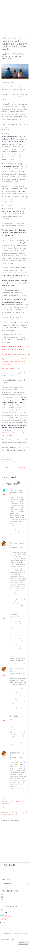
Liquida (4, 919)
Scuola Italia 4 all (7, 922)
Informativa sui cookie (9, 939)
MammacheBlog (6, 916)
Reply (4, 494)
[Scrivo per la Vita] (15, 26)
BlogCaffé (5, 920)
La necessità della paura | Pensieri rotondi (16, 798)
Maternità (21, 38)
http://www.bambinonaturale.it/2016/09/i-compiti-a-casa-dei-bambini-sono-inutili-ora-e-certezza (15, 361)
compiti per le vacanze (9, 461)
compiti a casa (7, 458)
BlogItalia (5, 918)
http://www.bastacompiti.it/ (10, 368)
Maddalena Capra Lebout (17, 544)
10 (27, 36)
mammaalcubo (16, 490)
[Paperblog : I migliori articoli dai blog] (5, 913)
